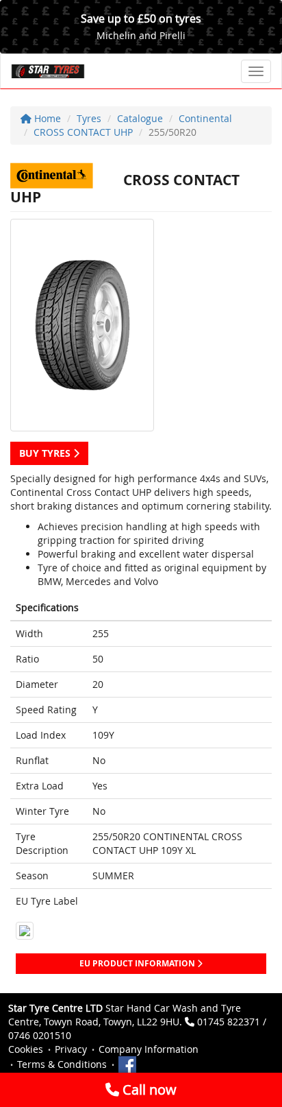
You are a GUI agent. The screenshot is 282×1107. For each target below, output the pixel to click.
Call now (148, 1089)
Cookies (25, 1049)
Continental (205, 118)
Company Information (148, 1049)
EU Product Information (138, 963)
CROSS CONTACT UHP (83, 132)
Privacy (71, 1049)
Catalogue (140, 118)
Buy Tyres (46, 453)
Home (46, 118)
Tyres (89, 118)
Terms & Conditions (62, 1064)
